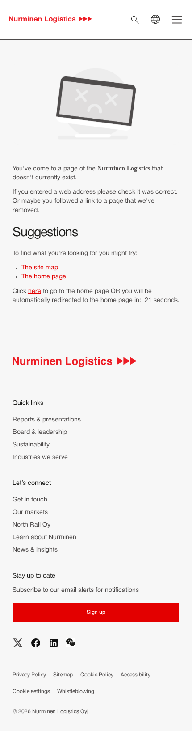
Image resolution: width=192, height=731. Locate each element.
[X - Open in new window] (18, 643)
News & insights (35, 550)
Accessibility (135, 674)
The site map (39, 268)
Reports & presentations (47, 420)
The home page (43, 277)
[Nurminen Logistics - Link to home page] (50, 20)
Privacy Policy (29, 674)
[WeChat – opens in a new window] (70, 643)
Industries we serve (40, 457)
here (34, 291)
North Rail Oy (31, 525)
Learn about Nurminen (44, 537)
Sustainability (31, 445)
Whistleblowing (75, 691)
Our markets (30, 512)
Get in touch (30, 500)
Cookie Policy (96, 674)
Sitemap (63, 674)
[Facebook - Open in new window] (35, 643)
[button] (96, 612)
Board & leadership (40, 432)
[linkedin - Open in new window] (53, 643)
